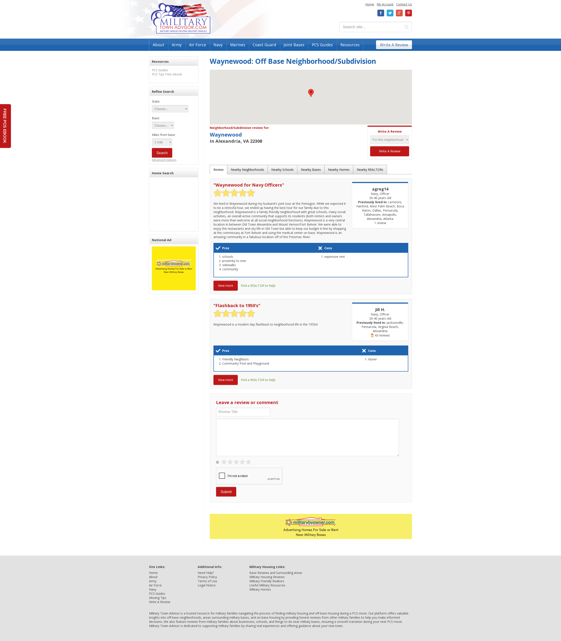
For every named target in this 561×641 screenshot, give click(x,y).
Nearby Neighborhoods (247, 169)
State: (156, 101)
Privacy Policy (207, 577)
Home (369, 4)
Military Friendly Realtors (266, 581)
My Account (385, 4)
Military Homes (260, 589)
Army (177, 44)
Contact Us (404, 4)
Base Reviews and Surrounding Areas (275, 573)
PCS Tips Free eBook (167, 74)
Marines (237, 44)
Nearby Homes (339, 169)
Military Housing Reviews (267, 577)
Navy (218, 44)
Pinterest (408, 13)
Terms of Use (207, 581)
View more (225, 285)
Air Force (197, 44)
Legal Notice (207, 585)
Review (218, 169)
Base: (156, 118)
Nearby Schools (282, 169)
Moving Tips (157, 598)
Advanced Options (164, 160)
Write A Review (394, 44)
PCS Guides (322, 44)
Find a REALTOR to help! (258, 285)
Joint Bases (294, 44)
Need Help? (206, 573)
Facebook (380, 13)
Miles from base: (164, 135)
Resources (350, 44)
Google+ (399, 13)
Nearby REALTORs (370, 169)
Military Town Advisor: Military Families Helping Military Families (180, 18)
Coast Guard (264, 44)
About (158, 44)
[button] (311, 93)
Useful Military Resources (267, 585)
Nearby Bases (311, 169)
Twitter (390, 13)
